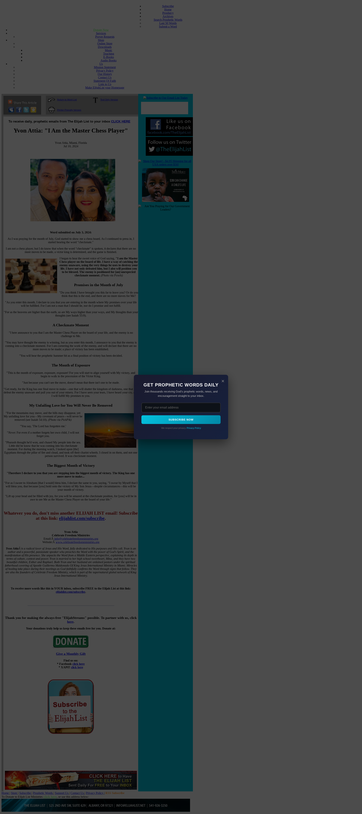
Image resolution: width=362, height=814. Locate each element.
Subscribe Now (181, 419)
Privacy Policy (194, 428)
